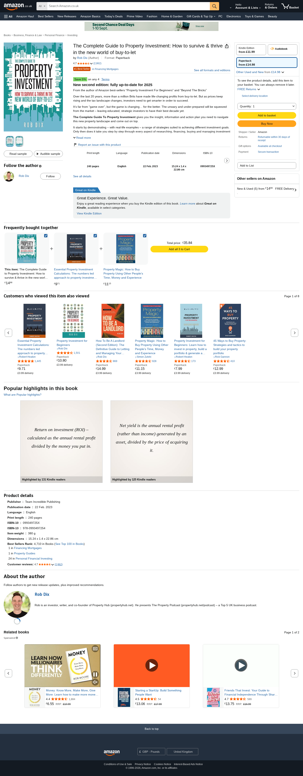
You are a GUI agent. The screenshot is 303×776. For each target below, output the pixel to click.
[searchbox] (128, 6)
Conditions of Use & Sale (118, 764)
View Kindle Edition (89, 213)
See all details (82, 176)
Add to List (247, 165)
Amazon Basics (90, 16)
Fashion (152, 16)
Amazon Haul (25, 16)
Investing (72, 35)
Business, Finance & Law (28, 35)
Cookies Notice (162, 764)
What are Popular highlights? (22, 394)
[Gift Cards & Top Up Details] (214, 16)
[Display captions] (95, 649)
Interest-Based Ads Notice (188, 764)
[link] (76, 248)
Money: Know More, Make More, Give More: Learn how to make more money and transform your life (71, 693)
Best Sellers (45, 16)
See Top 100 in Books (69, 543)
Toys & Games (254, 16)
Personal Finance (55, 35)
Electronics (234, 16)
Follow (50, 176)
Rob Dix (82, 57)
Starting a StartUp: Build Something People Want (158, 692)
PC (220, 16)
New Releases (67, 16)
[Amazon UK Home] (112, 753)
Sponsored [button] (9, 637)
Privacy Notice (143, 764)
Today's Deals (114, 16)
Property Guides (24, 553)
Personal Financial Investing (34, 558)
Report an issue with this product (99, 144)
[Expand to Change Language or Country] (230, 7)
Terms (105, 79)
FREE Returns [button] (247, 89)
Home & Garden (172, 16)
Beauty (272, 16)
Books (7, 35)
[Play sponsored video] (151, 666)
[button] (8, 16)
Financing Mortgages (28, 548)
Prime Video (135, 16)
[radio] (251, 50)
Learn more (187, 203)
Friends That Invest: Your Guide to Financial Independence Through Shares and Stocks (251, 693)
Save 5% (80, 79)
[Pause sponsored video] (95, 675)
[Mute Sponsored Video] (95, 682)
